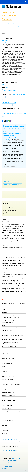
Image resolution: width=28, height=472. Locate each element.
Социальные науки (9, 212)
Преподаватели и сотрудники (9, 320)
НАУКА (4, 390)
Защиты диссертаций (7, 403)
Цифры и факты (5, 312)
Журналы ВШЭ (5, 430)
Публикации (14, 7)
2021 (4, 196)
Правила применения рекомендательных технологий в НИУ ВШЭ (11, 465)
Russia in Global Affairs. (6, 40)
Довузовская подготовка (8, 358)
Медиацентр (5, 428)
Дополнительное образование (9, 374)
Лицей (3, 355)
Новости (4, 219)
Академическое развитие (8, 405)
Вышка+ (3, 366)
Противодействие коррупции (9, 333)
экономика (21, 186)
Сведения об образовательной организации (13, 339)
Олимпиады (4, 361)
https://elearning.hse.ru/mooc (9, 450)
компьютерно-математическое (10, 184)
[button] (3, 128)
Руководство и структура (8, 315)
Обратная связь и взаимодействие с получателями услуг (11, 385)
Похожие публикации (13, 126)
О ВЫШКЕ (4, 309)
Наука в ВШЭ (20, 26)
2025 (15, 194)
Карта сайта (4, 468)
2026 (12, 194)
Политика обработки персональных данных (11, 462)
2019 (9, 196)
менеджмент (6, 186)
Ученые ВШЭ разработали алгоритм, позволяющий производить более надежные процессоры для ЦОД (12, 250)
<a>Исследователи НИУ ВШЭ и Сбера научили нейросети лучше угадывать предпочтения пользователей (13, 226)
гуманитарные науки (7, 182)
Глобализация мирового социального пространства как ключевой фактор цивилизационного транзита (12, 134)
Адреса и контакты (16, 458)
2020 (7, 196)
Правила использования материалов (9, 26)
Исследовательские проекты (9, 395)
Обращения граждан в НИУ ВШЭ (10, 328)
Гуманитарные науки (9, 205)
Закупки (4, 325)
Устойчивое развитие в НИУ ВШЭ (10, 317)
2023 (20, 194)
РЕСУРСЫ (4, 415)
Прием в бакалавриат (7, 363)
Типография (5, 425)
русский (7, 87)
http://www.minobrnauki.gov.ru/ (9, 439)
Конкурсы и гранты (6, 408)
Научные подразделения (8, 392)
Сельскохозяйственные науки (12, 210)
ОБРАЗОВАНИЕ (6, 353)
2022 (23, 194)
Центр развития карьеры (8, 376)
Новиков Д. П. (4, 42)
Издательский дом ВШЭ (8, 420)
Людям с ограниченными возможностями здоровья (12, 342)
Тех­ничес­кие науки (9, 213)
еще (15, 196)
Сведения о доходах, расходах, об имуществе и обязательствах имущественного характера (14, 336)
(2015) (14, 114)
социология (15, 186)
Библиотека (5, 417)
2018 (12, 196)
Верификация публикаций (7, 23)
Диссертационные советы (8, 400)
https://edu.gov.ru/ (6, 445)
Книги (4, 12)
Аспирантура (5, 371)
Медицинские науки (9, 209)
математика (20, 184)
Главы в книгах (9, 15)
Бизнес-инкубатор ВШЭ (7, 379)
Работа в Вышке (5, 349)
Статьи (12, 12)
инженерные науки (17, 182)
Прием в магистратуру (7, 368)
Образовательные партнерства (10, 381)
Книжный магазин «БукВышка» (9, 423)
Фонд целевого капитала (8, 330)
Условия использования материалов (10, 460)
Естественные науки (9, 207)
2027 (9, 194)
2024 (17, 194)
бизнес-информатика (8, 178)
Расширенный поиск (17, 23)
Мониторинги (5, 397)
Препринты (7, 19)
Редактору (24, 470)
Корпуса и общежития (7, 322)
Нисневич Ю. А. (6, 139)
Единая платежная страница (9, 346)
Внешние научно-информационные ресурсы (13, 411)
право (10, 186)
